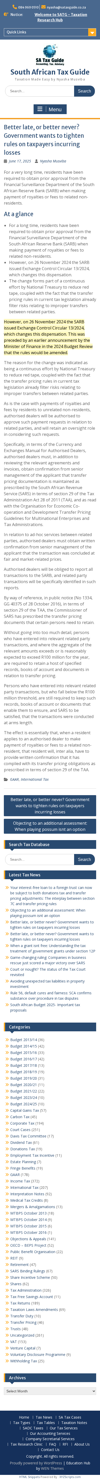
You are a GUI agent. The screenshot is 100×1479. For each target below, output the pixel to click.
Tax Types (21, 1423)
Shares (16, 1283)
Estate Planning (23, 1161)
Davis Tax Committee (28, 1136)
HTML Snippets (29, 1477)
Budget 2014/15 (23, 1046)
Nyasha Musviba (53, 161)
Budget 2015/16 (23, 1052)
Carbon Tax (19, 1116)
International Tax (35, 779)
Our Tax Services (64, 1428)
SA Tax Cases (70, 1417)
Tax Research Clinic (27, 1444)
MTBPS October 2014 (28, 1219)
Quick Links (16, 32)
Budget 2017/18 (23, 1065)
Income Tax (20, 1181)
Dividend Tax (21, 1142)
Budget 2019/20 (23, 1078)
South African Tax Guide (50, 72)
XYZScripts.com (70, 1477)
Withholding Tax (23, 1360)
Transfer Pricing (23, 1322)
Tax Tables (46, 1423)
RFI (65, 1444)
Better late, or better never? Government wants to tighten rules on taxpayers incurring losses (50, 806)
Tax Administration (26, 1290)
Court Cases (20, 1129)
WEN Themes (52, 1468)
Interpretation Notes (27, 1193)
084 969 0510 (28, 7)
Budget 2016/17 (23, 1059)
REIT (14, 1258)
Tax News (44, 1417)
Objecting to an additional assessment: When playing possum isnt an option (50, 826)
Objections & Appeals (28, 1238)
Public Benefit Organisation (32, 1251)
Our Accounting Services (50, 1433)
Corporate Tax (22, 1123)
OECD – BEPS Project (28, 1245)
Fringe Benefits (22, 1168)
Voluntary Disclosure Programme (37, 1354)
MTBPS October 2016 (28, 1232)
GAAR (14, 779)
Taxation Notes (74, 1423)
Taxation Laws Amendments (34, 1309)
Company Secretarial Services (50, 1439)
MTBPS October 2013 (28, 1213)
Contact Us (50, 1450)
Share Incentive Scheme (30, 1277)
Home (24, 1417)
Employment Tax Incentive (32, 1155)
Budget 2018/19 (23, 1071)
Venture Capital (22, 1348)
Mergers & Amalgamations (32, 1206)
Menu (55, 109)
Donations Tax (22, 1148)
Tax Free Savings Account (31, 1296)
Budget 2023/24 (23, 1097)
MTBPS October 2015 (28, 1226)
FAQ (52, 1444)
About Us (82, 1444)
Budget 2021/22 (23, 1091)
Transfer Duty (21, 1315)
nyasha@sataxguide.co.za (66, 7)
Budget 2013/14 (23, 1039)
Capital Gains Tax (24, 1110)
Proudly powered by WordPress (36, 1462)
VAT (13, 1341)
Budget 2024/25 (23, 1103)
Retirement (19, 1264)
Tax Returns (20, 1303)
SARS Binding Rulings (27, 1271)
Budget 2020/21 (23, 1084)
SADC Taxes (33, 1428)
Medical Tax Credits (26, 1200)
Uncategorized (22, 1335)
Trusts (15, 1328)
